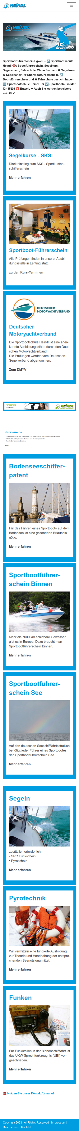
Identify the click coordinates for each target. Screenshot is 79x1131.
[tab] (21, 421)
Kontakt (26, 1127)
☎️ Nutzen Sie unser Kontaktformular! (28, 1093)
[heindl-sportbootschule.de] (14, 6)
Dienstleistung (56, 421)
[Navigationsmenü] (71, 5)
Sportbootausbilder (21, 421)
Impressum (58, 1122)
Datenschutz (11, 1127)
